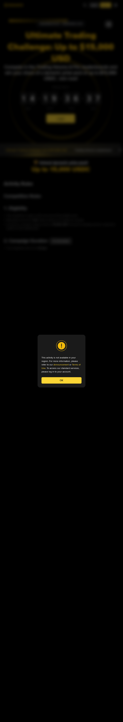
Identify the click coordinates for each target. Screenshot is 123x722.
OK (61, 380)
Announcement (61, 364)
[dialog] (61, 361)
